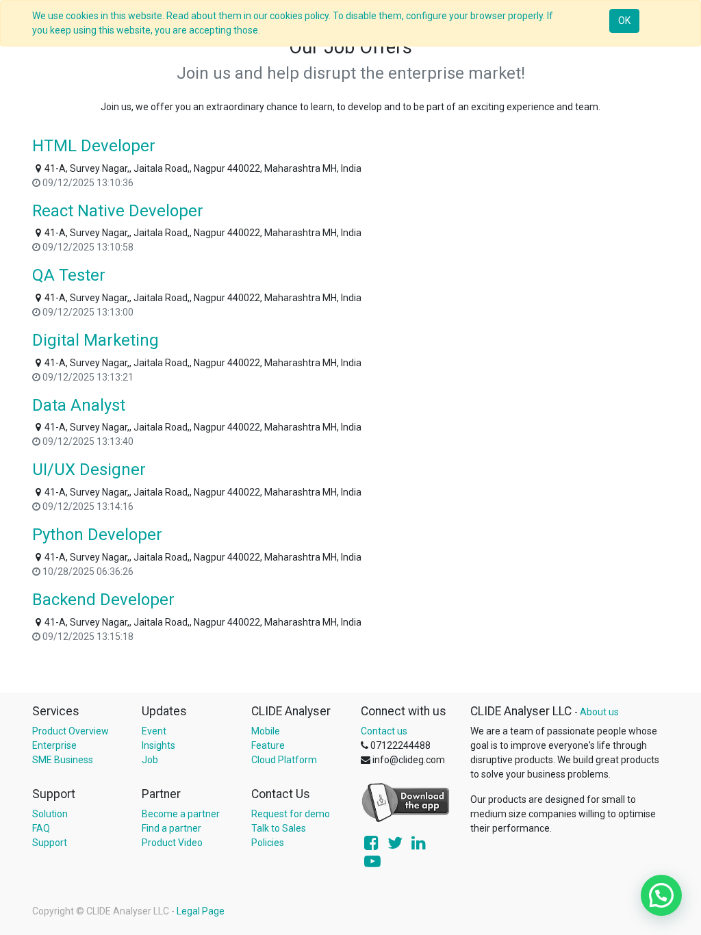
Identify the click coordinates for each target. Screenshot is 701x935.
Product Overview (70, 731)
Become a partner (181, 813)
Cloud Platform (284, 759)
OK (624, 20)
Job (150, 759)
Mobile (265, 731)
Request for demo (290, 813)
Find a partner (171, 828)
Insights (158, 745)
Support (49, 842)
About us (599, 711)
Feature (268, 745)
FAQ (41, 828)
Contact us (384, 731)
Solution (50, 813)
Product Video (172, 842)
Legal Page (201, 911)
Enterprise (54, 745)
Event (154, 731)
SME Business (62, 759)
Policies (267, 842)
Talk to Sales (278, 828)
